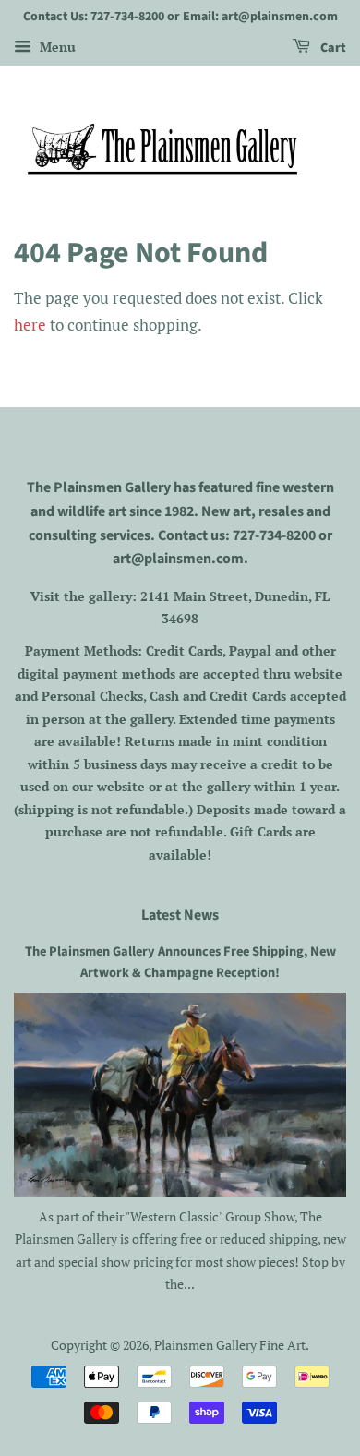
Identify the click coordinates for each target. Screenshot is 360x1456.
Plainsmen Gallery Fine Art (230, 1345)
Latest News (180, 915)
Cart (332, 48)
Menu (56, 46)
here (30, 324)
